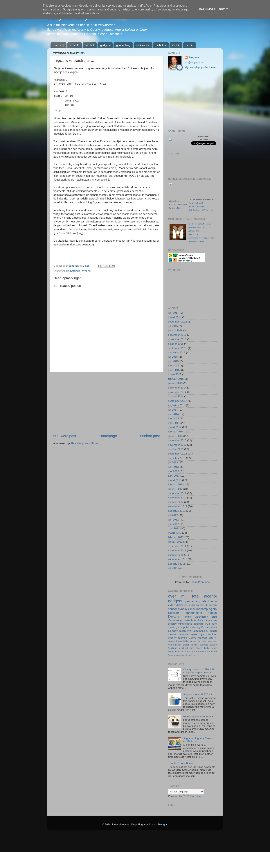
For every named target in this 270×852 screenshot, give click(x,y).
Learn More (206, 9)
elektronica (143, 45)
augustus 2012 (176, 510)
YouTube (172, 648)
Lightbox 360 (193, 231)
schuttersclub (174, 651)
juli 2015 (173, 356)
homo (171, 645)
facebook (212, 641)
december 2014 (177, 387)
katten (213, 630)
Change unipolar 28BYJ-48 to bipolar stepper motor (199, 671)
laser (214, 648)
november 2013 (177, 444)
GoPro (192, 637)
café (184, 651)
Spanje (213, 645)
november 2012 (177, 497)
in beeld (74, 45)
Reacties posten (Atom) (85, 443)
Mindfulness (185, 623)
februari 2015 (176, 378)
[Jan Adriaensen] (170, 140)
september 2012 (177, 506)
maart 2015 (174, 374)
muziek (172, 634)
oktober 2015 (175, 343)
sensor (172, 609)
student (186, 645)
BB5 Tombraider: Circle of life (201, 210)
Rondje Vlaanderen (195, 616)
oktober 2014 (175, 396)
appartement (194, 612)
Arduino (193, 605)
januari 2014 (175, 436)
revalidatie (183, 641)
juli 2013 (173, 462)
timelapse (211, 620)
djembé (189, 655)
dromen (202, 651)
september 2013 (177, 453)
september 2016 (177, 321)
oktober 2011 (175, 555)
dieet (171, 627)
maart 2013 (174, 480)
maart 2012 (174, 533)
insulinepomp (199, 609)
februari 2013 (176, 484)
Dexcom (173, 616)
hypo (202, 634)
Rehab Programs (200, 582)
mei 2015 (173, 365)
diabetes (161, 45)
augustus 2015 (176, 352)
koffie (207, 648)
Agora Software (71, 271)
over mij (59, 45)
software (199, 623)
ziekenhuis (190, 620)
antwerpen (195, 641)
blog (214, 616)
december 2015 (177, 335)
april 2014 (174, 423)
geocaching (123, 45)
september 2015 (177, 348)
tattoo (214, 651)
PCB (207, 623)
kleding (196, 627)
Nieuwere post (64, 436)
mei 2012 (173, 524)
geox (194, 634)
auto (214, 623)
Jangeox (74, 265)
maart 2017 (174, 317)
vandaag (198, 630)
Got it (223, 9)
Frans (170, 655)
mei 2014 (173, 418)
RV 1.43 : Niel (174, 208)
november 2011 (177, 550)
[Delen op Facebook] (110, 266)
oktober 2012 (175, 502)
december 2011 (177, 546)
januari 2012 (175, 541)
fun (193, 655)
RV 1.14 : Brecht (196, 203)
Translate (195, 796)
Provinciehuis (209, 627)
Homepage (108, 436)
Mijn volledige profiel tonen (200, 67)
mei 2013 (173, 471)
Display (172, 623)
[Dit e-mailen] (99, 266)
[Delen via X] (106, 266)
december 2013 (177, 440)
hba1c (199, 648)
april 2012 (174, 528)
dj (176, 627)
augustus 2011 (176, 563)
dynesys (183, 609)
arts (211, 637)
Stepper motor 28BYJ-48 (197, 694)
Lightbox (173, 630)
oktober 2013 (175, 449)
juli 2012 (173, 515)
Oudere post (150, 436)
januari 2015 (175, 383)
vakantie (184, 634)
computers (184, 627)
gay (206, 630)
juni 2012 (173, 519)
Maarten (203, 637)
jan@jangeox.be (194, 62)
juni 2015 (173, 361)
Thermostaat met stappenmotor (201, 238)
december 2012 (177, 493)
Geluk (175, 45)
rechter (194, 645)
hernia (189, 45)
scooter (172, 637)
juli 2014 (173, 409)
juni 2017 (173, 312)
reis (189, 630)
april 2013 (174, 475)
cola (204, 641)
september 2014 (177, 401)
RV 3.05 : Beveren (196, 206)
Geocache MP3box (196, 227)
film (208, 651)
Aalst (201, 620)
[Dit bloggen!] (103, 266)
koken (178, 645)
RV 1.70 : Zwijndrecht (178, 205)
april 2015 (174, 370)
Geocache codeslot (196, 241)
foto (195, 596)
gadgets (105, 45)
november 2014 (177, 392)
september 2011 (177, 559)
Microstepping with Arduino (198, 716)
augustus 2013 (176, 458)
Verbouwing (175, 620)
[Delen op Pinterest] (113, 266)
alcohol (89, 45)
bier (192, 648)
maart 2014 (174, 427)
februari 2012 (176, 537)
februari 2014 (176, 431)
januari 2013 (175, 489)
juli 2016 (173, 326)
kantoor (212, 634)
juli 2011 (173, 568)
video (171, 605)
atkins (182, 630)
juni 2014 (173, 414)
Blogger (162, 824)
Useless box (193, 234)
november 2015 (177, 339)
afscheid (183, 648)
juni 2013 (173, 467)
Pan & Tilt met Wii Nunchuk (199, 224)
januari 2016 (175, 330)
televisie (183, 637)
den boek (192, 651)
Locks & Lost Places (181, 763)
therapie (204, 645)
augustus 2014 (176, 405)
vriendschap (179, 655)
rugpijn (212, 612)
